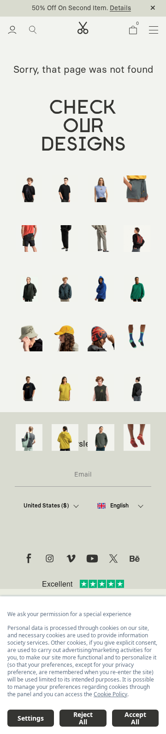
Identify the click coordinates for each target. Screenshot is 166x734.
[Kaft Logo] (83, 28)
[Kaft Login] (12, 30)
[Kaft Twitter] (113, 558)
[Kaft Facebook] (28, 558)
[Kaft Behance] (134, 558)
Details (120, 8)
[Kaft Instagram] (49, 558)
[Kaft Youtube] (92, 558)
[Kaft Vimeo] (71, 558)
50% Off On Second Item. (70, 8)
